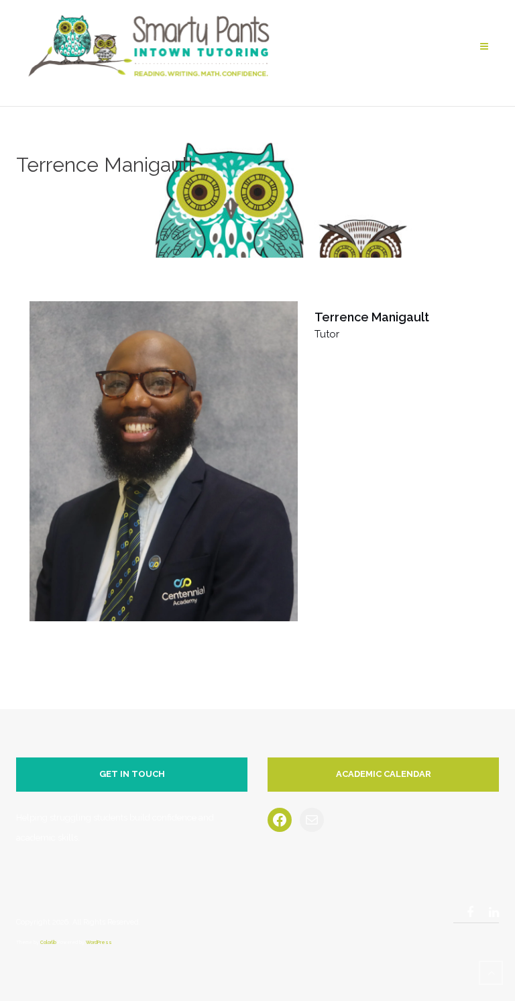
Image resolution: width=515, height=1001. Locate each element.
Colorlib (48, 942)
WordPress (99, 942)
